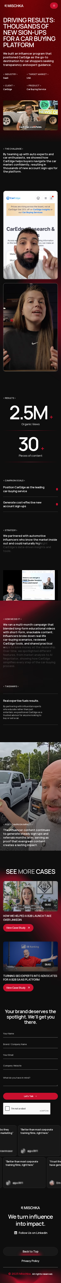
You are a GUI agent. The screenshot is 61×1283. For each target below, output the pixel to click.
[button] (54, 5)
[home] (13, 5)
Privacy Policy (30, 1260)
